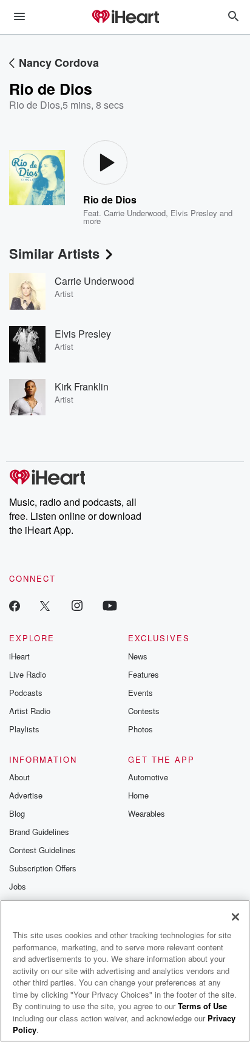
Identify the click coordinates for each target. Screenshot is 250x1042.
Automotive (148, 777)
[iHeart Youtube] (110, 605)
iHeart (19, 656)
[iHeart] (125, 17)
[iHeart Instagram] (77, 605)
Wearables (146, 813)
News (137, 656)
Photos (140, 729)
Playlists (24, 729)
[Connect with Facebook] (14, 605)
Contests (144, 711)
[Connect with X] (45, 605)
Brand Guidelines (39, 831)
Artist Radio (29, 711)
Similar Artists (54, 253)
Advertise (25, 795)
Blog (17, 813)
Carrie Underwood (135, 213)
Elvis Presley (194, 213)
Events (140, 692)
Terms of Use (202, 1006)
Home (138, 795)
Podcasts (25, 692)
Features (143, 674)
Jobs (17, 886)
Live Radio (27, 674)
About (19, 777)
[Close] (235, 917)
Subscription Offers (42, 868)
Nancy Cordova (59, 62)
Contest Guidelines (42, 850)
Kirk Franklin (82, 386)
